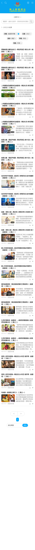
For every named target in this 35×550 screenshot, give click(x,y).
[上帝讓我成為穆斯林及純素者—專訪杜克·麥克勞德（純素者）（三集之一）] (8, 129)
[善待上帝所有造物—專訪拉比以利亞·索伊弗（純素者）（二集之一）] (8, 382)
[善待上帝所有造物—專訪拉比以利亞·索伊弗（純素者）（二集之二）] (8, 364)
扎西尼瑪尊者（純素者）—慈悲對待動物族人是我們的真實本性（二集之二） (17, 321)
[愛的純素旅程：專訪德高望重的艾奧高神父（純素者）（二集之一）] (8, 310)
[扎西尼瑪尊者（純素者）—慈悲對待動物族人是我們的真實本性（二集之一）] (8, 346)
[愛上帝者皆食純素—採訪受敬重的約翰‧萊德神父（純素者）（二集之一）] (8, 274)
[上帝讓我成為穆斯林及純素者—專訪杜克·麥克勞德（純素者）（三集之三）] (8, 93)
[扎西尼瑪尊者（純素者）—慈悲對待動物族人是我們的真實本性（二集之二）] (8, 328)
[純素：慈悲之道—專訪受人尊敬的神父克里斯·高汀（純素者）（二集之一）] (8, 238)
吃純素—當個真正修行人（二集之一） (13, 392)
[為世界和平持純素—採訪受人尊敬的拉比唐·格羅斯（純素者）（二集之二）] (8, 184)
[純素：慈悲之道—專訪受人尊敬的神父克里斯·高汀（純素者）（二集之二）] (8, 220)
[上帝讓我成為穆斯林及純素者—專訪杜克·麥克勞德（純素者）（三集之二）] (8, 111)
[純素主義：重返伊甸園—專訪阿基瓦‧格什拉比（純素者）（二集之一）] (8, 165)
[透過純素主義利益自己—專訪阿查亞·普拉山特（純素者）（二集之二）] (8, 57)
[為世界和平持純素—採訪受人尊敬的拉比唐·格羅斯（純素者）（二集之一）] (8, 202)
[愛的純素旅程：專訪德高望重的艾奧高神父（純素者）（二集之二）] (8, 292)
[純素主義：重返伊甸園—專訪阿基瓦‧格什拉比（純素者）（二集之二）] (8, 147)
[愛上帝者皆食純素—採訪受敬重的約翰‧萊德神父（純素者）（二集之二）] (8, 256)
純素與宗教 (11, 63)
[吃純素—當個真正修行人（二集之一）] (8, 398)
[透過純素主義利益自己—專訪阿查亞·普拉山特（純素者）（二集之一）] (8, 75)
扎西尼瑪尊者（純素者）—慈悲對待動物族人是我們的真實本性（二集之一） (17, 339)
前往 (25, 425)
